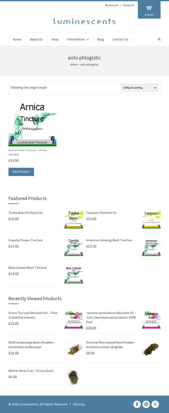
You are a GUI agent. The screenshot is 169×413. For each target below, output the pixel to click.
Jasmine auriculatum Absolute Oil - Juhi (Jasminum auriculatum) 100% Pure (111, 317)
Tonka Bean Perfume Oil (25, 213)
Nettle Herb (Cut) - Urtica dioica (31, 371)
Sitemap (79, 404)
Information (76, 39)
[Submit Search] (159, 39)
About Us (36, 39)
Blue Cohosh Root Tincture (27, 267)
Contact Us (120, 39)
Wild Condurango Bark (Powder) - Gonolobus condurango (31, 344)
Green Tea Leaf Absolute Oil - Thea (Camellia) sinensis (32, 315)
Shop (55, 39)
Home (17, 39)
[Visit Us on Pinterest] (146, 404)
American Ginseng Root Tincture (109, 240)
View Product (21, 172)
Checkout (128, 5)
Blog (100, 39)
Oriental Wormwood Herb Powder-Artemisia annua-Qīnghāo (110, 344)
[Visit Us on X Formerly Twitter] (155, 404)
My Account (111, 5)
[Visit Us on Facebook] (137, 404)
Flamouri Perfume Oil (101, 213)
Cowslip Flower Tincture (25, 240)
